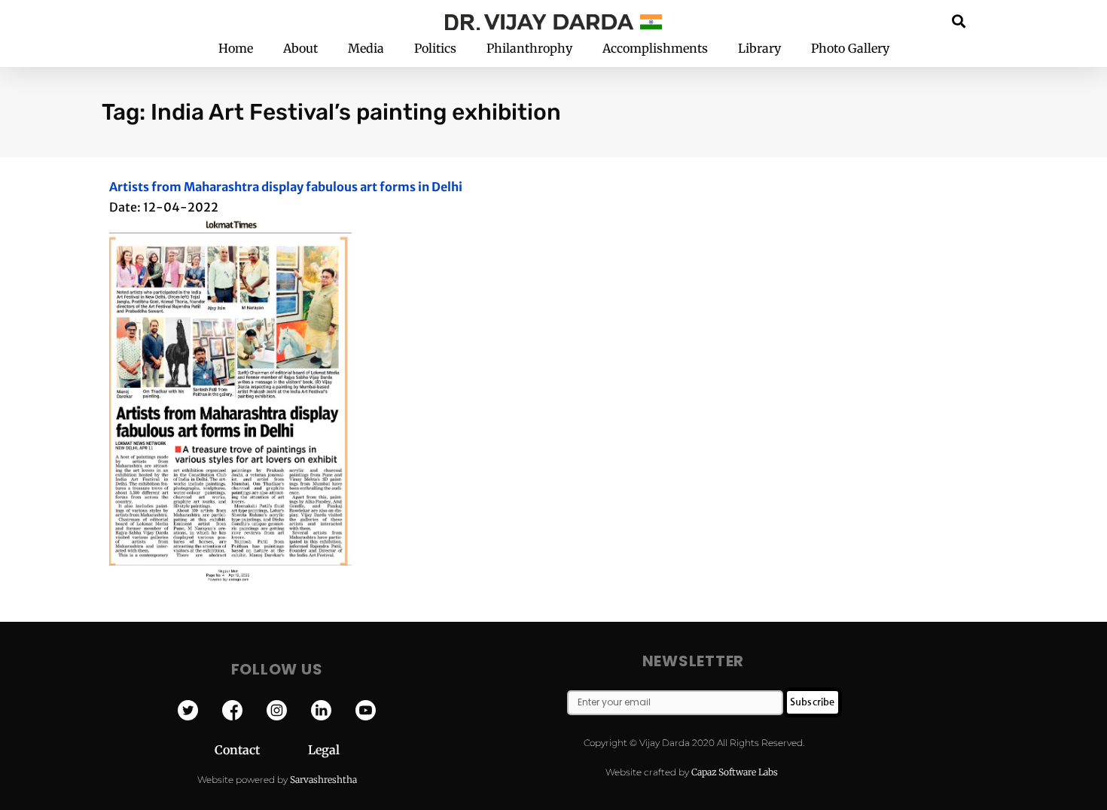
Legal (324, 749)
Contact (261, 749)
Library (759, 48)
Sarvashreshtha (323, 779)
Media (366, 48)
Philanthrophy (529, 48)
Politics (435, 48)
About (300, 48)
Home (235, 48)
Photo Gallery (850, 48)
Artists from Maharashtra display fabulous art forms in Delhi (285, 186)
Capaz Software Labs (734, 772)
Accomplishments (655, 48)
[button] (959, 20)
